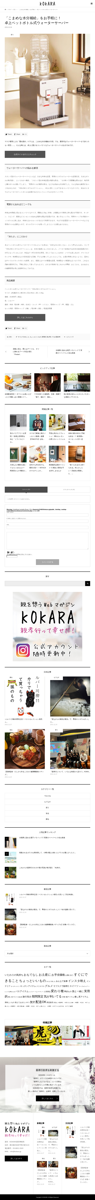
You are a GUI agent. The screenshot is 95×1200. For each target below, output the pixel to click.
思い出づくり (13, 997)
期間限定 (37, 996)
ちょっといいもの (35, 337)
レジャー (31, 991)
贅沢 (32, 1002)
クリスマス (40, 986)
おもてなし (31, 974)
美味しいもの (9, 1002)
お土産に (45, 974)
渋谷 (63, 997)
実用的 (44, 337)
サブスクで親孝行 (61, 986)
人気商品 (47, 991)
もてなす (47, 802)
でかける (47, 796)
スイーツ (74, 986)
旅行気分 (27, 996)
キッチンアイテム (28, 986)
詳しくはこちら (47, 1098)
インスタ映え (77, 980)
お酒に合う (69, 975)
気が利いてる (51, 337)
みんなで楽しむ (50, 981)
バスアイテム (22, 991)
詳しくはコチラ (16, 1158)
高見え (56, 1002)
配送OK (58, 337)
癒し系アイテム (81, 997)
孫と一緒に (78, 991)
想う (10, 337)
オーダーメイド (15, 986)
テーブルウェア (83, 986)
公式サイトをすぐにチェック (25, 154)
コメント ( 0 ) (26, 489)
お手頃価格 (58, 974)
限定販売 (50, 1002)
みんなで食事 (62, 981)
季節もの (68, 991)
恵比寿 (20, 997)
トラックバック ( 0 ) (69, 489)
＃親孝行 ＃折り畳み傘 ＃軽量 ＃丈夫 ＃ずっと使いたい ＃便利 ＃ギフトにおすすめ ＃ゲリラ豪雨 (41, 1006)
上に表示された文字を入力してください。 (20, 554)
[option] (19, 1035)
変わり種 (57, 991)
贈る (47, 819)
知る (47, 813)
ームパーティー (39, 991)
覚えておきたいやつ (22, 1002)
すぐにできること (23, 337)
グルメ (49, 985)
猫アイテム (70, 997)
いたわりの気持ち (14, 975)
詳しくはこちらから (25, 317)
